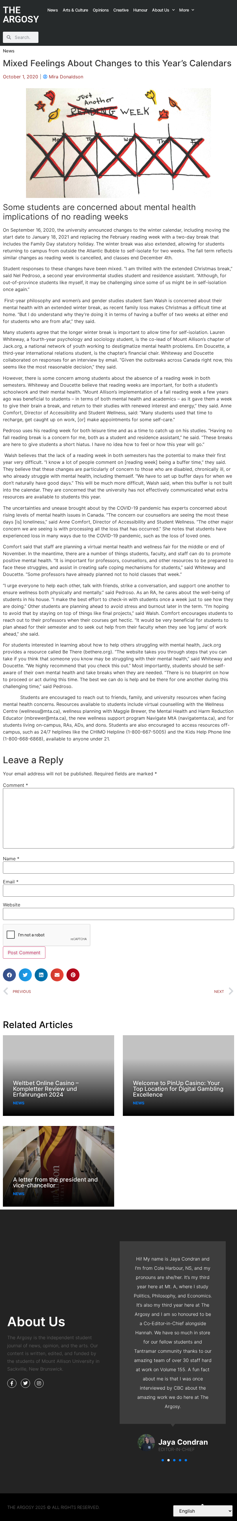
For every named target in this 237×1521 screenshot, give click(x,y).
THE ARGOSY (21, 15)
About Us (160, 9)
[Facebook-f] (11, 1383)
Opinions (101, 9)
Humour (140, 9)
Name (11, 858)
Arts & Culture (75, 9)
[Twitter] (25, 1383)
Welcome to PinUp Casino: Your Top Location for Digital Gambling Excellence (178, 1089)
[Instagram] (39, 1383)
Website (11, 904)
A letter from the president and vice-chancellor (55, 1182)
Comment (15, 785)
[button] (9, 974)
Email (10, 881)
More (184, 9)
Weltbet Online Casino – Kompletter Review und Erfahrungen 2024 (46, 1089)
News (52, 9)
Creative (121, 9)
